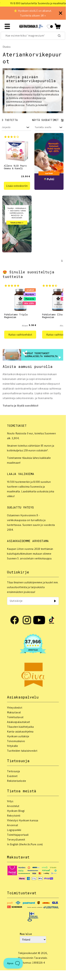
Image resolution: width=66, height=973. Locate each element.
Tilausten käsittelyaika (20, 726)
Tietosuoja (13, 771)
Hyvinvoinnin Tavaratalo (32, 958)
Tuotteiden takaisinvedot (22, 750)
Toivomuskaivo (16, 741)
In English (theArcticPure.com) (25, 844)
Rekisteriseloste (16, 781)
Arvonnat (12, 825)
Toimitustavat (15, 717)
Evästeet (12, 776)
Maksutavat (14, 712)
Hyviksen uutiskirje (18, 736)
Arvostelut (13, 806)
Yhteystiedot (14, 707)
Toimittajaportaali (18, 834)
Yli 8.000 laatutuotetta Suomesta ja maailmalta (33, 3)
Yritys (10, 801)
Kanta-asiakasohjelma (20, 731)
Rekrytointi (13, 815)
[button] (57, 26)
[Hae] (59, 36)
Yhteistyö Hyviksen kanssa (22, 820)
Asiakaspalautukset (18, 722)
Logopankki (14, 830)
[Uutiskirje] (55, 601)
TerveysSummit (16, 839)
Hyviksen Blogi (16, 810)
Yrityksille (12, 746)
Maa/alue (26, 934)
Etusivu (7, 46)
